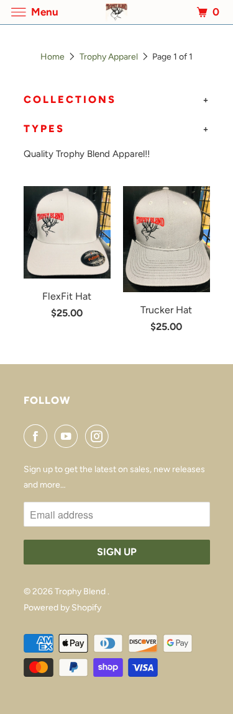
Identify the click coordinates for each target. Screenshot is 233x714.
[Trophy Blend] (116, 12)
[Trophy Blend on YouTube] (68, 436)
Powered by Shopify (62, 607)
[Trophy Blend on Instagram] (99, 436)
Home (52, 56)
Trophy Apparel (109, 56)
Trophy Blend (81, 591)
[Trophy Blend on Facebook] (38, 436)
